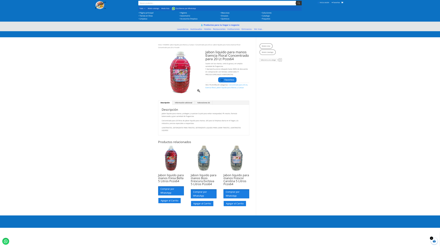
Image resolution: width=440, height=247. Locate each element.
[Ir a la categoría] (280, 60)
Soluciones (267, 13)
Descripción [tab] (165, 103)
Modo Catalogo (267, 52)
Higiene (183, 13)
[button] (5, 241)
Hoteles (207, 29)
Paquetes (266, 18)
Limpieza (143, 18)
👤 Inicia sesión (323, 2)
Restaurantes (219, 29)
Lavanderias (183, 29)
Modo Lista (266, 46)
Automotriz (185, 16)
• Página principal (145, 13)
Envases (224, 16)
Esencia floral (210, 87)
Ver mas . (258, 29)
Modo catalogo (153, 8)
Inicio (160, 45)
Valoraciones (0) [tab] (203, 103)
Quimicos (225, 18)
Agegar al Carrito (169, 200)
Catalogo (266, 16)
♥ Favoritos (336, 2)
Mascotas (225, 13)
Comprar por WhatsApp (167, 190)
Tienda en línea (146, 16)
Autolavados (196, 29)
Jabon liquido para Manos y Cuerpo (182, 45)
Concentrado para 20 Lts (203, 45)
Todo (141, 8)
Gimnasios (246, 29)
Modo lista (165, 8)
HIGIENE (166, 45)
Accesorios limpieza (188, 18)
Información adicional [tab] (183, 103)
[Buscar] (299, 3)
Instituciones (233, 29)
